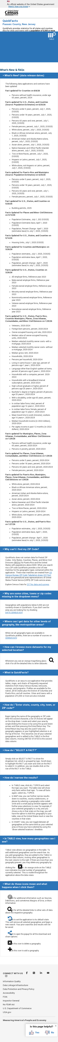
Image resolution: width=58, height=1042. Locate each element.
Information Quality (11, 981)
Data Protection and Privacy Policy (18, 989)
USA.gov (7, 1012)
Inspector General (11, 1000)
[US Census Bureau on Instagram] (6, 976)
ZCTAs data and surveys (38, 584)
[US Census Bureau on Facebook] (27, 973)
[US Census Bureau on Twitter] (34, 973)
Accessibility (9, 993)
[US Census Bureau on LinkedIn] (41, 973)
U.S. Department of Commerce (17, 1008)
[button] (34, 1032)
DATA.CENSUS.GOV (14, 612)
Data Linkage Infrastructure (15, 985)
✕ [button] (56, 1025)
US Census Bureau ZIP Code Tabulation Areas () (28, 574)
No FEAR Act (9, 1004)
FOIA (5, 997)
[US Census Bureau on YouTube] (48, 973)
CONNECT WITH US (13, 973)
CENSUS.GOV (11, 638)
